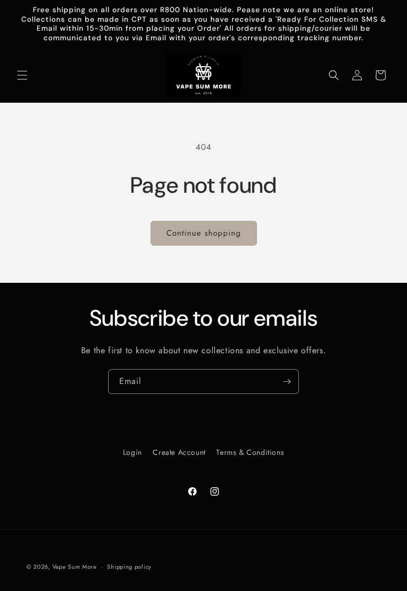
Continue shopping (203, 233)
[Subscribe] (286, 381)
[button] (22, 75)
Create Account (179, 452)
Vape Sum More (74, 566)
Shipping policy (129, 566)
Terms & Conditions (250, 452)
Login (132, 452)
